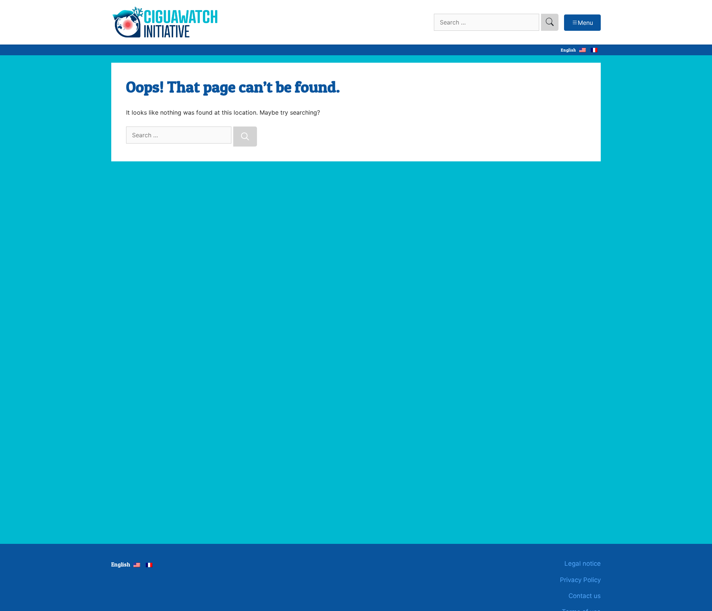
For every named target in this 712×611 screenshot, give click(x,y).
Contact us (584, 595)
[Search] (245, 137)
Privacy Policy (580, 580)
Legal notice (582, 563)
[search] (549, 22)
